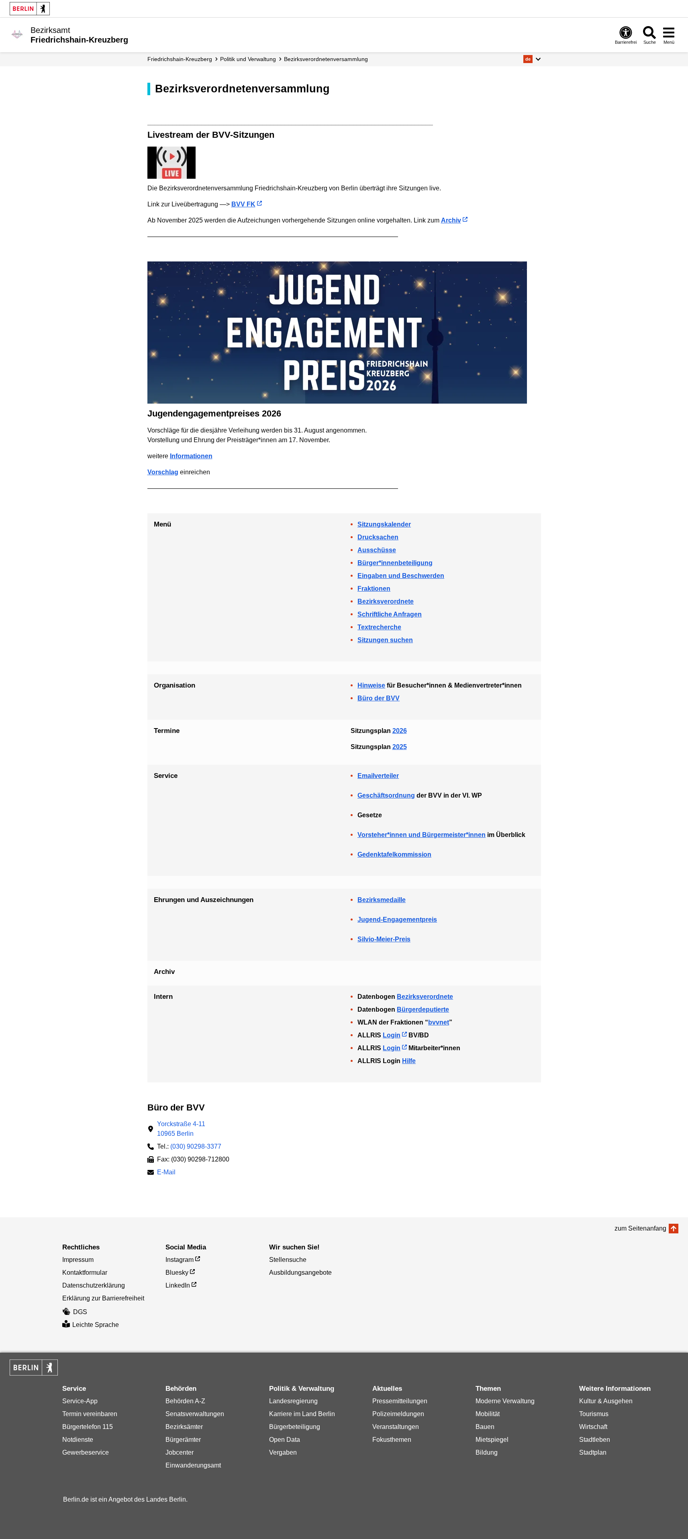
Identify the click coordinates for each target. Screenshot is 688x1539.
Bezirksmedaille (381, 899)
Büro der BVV (378, 698)
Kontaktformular (84, 1272)
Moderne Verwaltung (505, 1401)
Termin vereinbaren (89, 1413)
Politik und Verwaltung (248, 59)
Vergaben (283, 1452)
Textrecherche (379, 627)
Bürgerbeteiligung (294, 1426)
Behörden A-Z (185, 1401)
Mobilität (488, 1413)
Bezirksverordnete (385, 601)
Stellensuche (287, 1259)
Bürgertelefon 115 (87, 1426)
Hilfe (409, 1060)
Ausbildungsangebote (300, 1272)
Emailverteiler (378, 775)
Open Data (284, 1439)
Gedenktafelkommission (394, 854)
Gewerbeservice (85, 1452)
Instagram (179, 1259)
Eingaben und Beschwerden (400, 575)
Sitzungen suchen (385, 640)
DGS (80, 1311)
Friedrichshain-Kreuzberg (179, 59)
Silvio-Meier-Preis (383, 939)
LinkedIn (177, 1285)
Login (391, 1035)
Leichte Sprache (95, 1324)
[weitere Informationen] (17, 34)
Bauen (485, 1426)
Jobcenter (179, 1452)
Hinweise (371, 685)
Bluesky (176, 1272)
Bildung (487, 1452)
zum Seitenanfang (640, 1228)
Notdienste (77, 1439)
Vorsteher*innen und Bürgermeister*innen (421, 834)
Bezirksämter (184, 1426)
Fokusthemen (391, 1439)
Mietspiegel (492, 1439)
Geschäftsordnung (386, 795)
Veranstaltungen (395, 1426)
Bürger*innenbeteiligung (395, 562)
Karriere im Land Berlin (302, 1413)
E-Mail (166, 1173)
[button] (532, 59)
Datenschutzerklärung (93, 1285)
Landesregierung (293, 1401)
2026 (399, 730)
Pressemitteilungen (399, 1401)
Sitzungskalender (384, 524)
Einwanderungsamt (193, 1465)
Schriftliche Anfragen (389, 614)
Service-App (80, 1401)
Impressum (78, 1259)
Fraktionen (373, 588)
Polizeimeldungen (398, 1413)
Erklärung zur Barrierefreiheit (103, 1298)
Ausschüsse (376, 550)
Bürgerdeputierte (423, 1009)
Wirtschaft (593, 1426)
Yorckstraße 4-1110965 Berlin (181, 1129)
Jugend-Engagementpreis (397, 919)
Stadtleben (594, 1439)
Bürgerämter (183, 1439)
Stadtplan (592, 1452)
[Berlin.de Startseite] (30, 8)
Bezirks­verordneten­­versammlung (326, 59)
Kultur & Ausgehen (606, 1401)
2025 (399, 746)
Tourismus (593, 1413)
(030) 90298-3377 (195, 1146)
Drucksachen (377, 537)
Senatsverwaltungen (194, 1413)
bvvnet (438, 1022)
